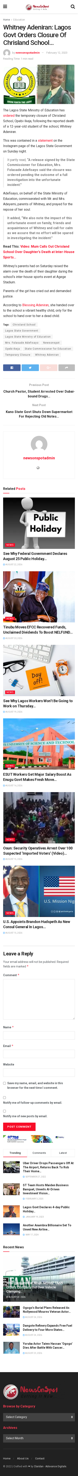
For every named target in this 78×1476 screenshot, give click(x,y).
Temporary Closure (17, 354)
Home (6, 19)
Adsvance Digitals (55, 1466)
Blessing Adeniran (35, 305)
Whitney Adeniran (47, 354)
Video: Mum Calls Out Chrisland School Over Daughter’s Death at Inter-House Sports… (38, 252)
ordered (9, 116)
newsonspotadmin (28, 52)
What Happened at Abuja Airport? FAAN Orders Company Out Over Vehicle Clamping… (34, 1287)
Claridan (38, 1466)
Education (19, 19)
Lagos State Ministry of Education (28, 336)
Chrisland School (24, 324)
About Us (22, 1458)
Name (8, 1027)
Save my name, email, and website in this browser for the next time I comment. (35, 1085)
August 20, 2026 (13, 638)
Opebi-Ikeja (12, 348)
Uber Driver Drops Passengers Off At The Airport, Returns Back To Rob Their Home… (48, 1167)
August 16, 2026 (13, 785)
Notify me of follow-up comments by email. (32, 1102)
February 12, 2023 (56, 52)
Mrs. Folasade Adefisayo (21, 342)
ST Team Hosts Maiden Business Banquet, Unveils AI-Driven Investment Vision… (46, 1189)
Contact (40, 1458)
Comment (11, 975)
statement (45, 141)
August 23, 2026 (33, 1353)
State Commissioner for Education (48, 348)
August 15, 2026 (13, 859)
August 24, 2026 (16, 1297)
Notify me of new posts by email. (25, 1116)
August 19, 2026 (13, 712)
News (10, 545)
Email (8, 1046)
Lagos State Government (21, 330)
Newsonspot (51, 342)
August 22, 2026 (13, 564)
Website (8, 1064)
